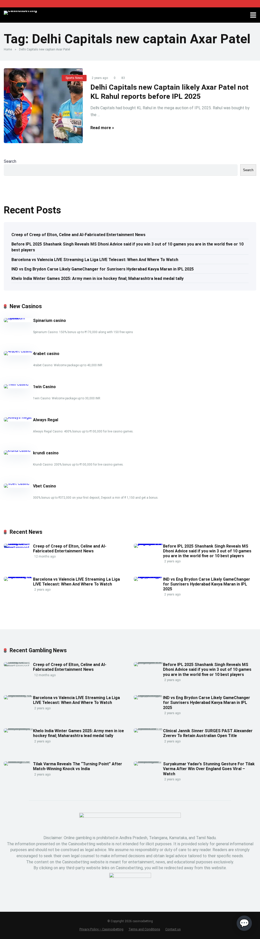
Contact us (173, 929)
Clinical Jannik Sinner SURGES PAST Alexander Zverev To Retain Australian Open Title (208, 733)
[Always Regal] (18, 417)
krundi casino (46, 453)
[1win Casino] (16, 384)
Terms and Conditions (144, 929)
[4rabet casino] (18, 351)
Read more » (102, 127)
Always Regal (45, 419)
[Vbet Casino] (16, 483)
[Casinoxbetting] (20, 12)
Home (8, 49)
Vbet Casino (44, 486)
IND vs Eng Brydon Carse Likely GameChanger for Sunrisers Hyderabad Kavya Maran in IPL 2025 (102, 269)
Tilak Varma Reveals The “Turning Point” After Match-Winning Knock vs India (77, 766)
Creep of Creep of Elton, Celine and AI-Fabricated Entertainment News (78, 234)
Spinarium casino (49, 320)
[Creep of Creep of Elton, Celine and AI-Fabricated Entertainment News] (18, 547)
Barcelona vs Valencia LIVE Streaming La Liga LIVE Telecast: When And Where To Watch (94, 259)
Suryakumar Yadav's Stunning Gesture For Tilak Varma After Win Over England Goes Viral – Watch (209, 768)
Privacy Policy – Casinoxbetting (101, 929)
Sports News (74, 78)
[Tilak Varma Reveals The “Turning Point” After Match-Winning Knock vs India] (18, 761)
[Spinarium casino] (18, 318)
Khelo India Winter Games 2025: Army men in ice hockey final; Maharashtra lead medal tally (97, 278)
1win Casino (44, 386)
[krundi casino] (17, 450)
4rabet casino (46, 353)
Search (10, 161)
